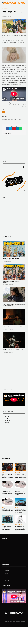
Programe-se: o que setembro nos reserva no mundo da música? (7, 528)
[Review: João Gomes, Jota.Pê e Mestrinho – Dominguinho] (14, 272)
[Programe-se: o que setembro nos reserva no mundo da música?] (7, 519)
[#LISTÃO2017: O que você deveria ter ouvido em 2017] (20, 484)
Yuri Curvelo (5, 329)
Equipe (8, 617)
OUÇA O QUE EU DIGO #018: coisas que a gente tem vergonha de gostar (20, 476)
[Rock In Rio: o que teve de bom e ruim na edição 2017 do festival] (20, 502)
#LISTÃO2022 (18, 619)
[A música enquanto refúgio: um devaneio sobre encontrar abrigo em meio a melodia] (14, 294)
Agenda (19, 617)
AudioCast (4, 472)
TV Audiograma (18, 524)
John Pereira (4, 16)
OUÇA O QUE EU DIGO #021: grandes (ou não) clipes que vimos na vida (7, 476)
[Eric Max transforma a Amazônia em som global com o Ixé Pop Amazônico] (14, 317)
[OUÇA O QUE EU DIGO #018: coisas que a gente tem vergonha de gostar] (20, 467)
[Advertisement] (14, 371)
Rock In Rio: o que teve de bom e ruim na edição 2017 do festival (20, 511)
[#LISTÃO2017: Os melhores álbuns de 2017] (7, 484)
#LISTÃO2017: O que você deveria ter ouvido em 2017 (20, 493)
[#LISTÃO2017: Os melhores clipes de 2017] (7, 502)
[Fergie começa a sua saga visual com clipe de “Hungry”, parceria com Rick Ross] (20, 519)
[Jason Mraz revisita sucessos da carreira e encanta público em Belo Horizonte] (14, 340)
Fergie (8, 112)
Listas (3, 507)
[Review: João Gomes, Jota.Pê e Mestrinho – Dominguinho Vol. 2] (14, 249)
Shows (16, 507)
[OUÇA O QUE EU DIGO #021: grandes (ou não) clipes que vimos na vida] (7, 467)
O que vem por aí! (10, 619)
